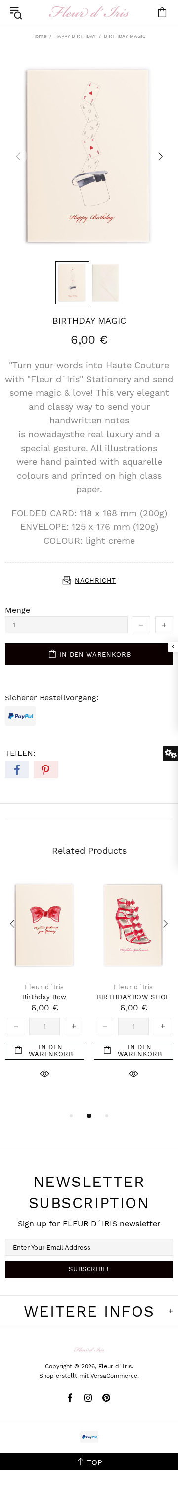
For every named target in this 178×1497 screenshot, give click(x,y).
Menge (17, 610)
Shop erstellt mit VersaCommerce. (89, 1375)
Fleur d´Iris (89, 12)
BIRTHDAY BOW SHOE (133, 997)
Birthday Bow (44, 997)
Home (39, 36)
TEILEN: (20, 753)
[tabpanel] (44, 988)
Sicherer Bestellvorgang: (52, 697)
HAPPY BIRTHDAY (75, 36)
